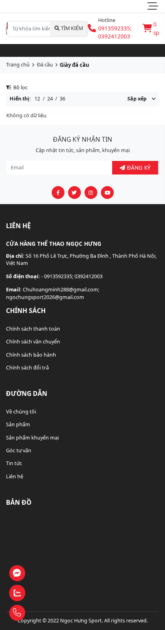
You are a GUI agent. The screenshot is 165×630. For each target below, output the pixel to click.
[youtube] (107, 192)
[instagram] (91, 192)
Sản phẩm (18, 424)
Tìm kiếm (71, 28)
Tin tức (14, 463)
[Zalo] (37, 593)
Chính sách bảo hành (31, 354)
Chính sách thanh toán (33, 328)
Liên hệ (14, 476)
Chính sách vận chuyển (33, 341)
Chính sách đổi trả (27, 367)
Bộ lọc (20, 87)
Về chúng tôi (21, 411)
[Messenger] (37, 573)
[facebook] (58, 192)
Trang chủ (18, 64)
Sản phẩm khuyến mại (32, 437)
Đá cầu (45, 64)
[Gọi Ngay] (37, 613)
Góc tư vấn (18, 450)
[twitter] (74, 192)
